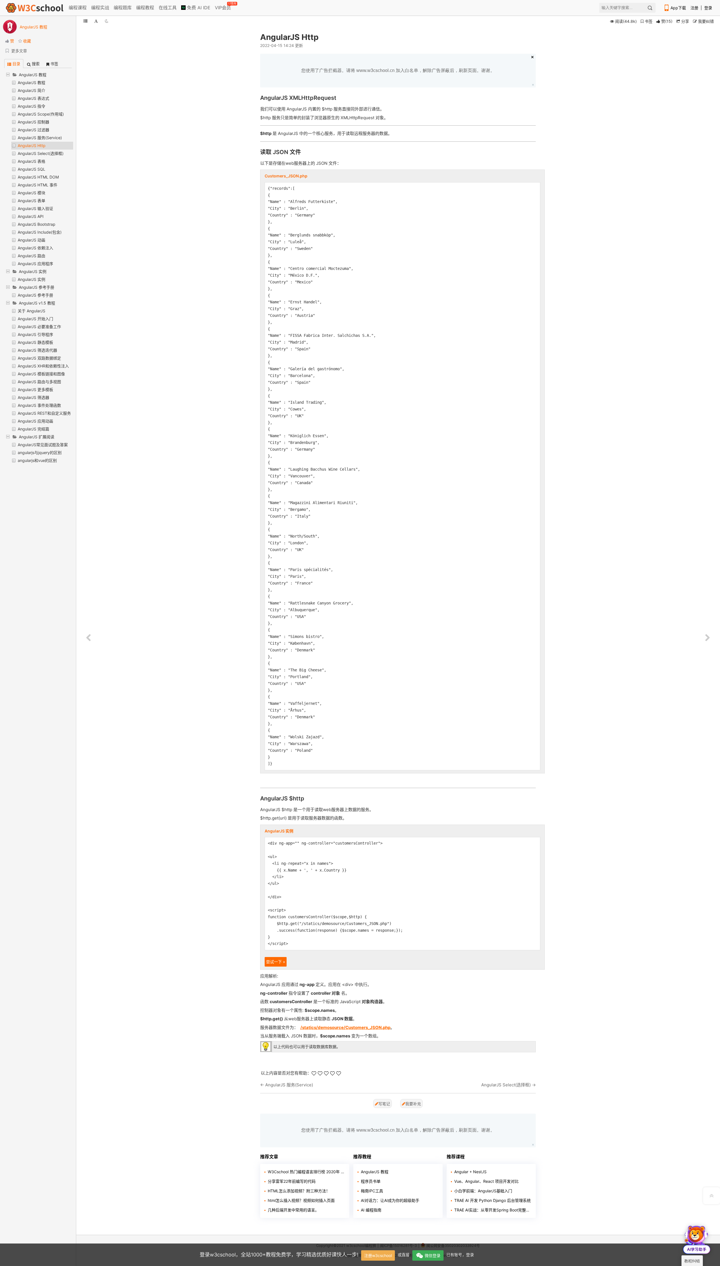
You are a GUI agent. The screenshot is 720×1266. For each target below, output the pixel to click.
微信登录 (432, 1255)
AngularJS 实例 (31, 279)
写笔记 (384, 1103)
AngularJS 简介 (31, 90)
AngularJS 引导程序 (35, 334)
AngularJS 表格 (31, 161)
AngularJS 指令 (31, 106)
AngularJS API (31, 216)
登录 (708, 7)
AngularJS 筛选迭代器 (37, 350)
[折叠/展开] (85, 21)
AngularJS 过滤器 (33, 129)
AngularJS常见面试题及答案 (43, 444)
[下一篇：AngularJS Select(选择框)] (707, 638)
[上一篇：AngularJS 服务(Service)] (88, 638)
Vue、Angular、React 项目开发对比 (486, 1181)
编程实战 (100, 7)
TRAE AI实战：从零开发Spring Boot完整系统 (493, 1210)
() (666, 21)
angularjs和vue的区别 (37, 460)
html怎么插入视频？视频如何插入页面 (301, 1200)
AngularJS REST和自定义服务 (44, 413)
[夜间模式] (106, 21)
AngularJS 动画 (31, 240)
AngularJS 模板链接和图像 (41, 373)
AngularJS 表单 (31, 200)
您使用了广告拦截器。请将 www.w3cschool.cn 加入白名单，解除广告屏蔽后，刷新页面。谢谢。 (398, 70)
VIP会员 (223, 6)
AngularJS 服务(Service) (40, 137)
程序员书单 (371, 1181)
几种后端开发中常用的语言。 (293, 1210)
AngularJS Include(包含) (40, 232)
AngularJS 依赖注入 (35, 247)
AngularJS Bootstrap (36, 224)
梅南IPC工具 (372, 1190)
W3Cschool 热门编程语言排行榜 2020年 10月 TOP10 (306, 1171)
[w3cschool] (35, 7)
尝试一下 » (275, 961)
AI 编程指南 (371, 1210)
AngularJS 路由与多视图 (39, 381)
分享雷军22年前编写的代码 (292, 1181)
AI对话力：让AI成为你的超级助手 (390, 1200)
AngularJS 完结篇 (33, 428)
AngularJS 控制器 (33, 121)
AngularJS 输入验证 (35, 208)
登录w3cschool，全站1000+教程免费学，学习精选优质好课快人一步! (279, 1255)
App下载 (678, 7)
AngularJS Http (32, 145)
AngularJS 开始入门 (35, 318)
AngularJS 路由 (31, 255)
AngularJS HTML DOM (38, 177)
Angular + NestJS (470, 1171)
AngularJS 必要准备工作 (39, 326)
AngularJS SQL (31, 169)
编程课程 (78, 7)
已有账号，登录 (460, 1254)
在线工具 (168, 7)
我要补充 (413, 1103)
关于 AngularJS (31, 310)
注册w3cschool (378, 1255)
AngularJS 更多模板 (35, 389)
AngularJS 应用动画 (35, 421)
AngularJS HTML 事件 (37, 184)
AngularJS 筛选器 (33, 397)
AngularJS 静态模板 (35, 342)
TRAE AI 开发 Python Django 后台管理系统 (492, 1200)
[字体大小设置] (96, 21)
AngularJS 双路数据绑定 (39, 358)
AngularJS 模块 (31, 192)
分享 (684, 21)
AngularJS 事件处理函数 (39, 405)
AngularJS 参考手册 (35, 295)
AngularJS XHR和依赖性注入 (43, 366)
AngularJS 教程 (31, 82)
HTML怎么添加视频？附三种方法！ (299, 1190)
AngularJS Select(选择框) (41, 153)
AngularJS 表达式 (33, 98)
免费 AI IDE (198, 7)
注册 (694, 7)
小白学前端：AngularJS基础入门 (483, 1190)
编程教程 (145, 7)
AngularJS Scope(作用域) (41, 114)
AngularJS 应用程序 (35, 263)
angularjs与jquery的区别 (40, 452)
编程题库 (123, 7)
